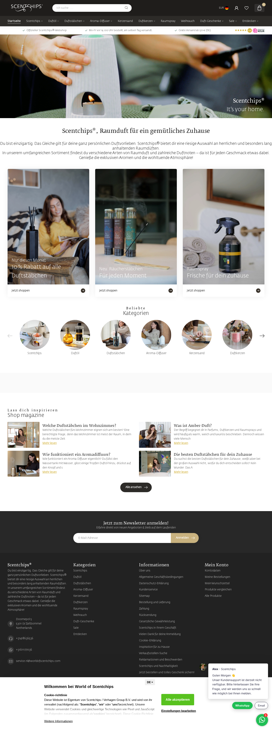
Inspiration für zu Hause (154, 647)
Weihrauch (188, 21)
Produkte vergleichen (218, 589)
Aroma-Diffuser (100, 21)
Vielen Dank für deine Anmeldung (160, 634)
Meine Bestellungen (217, 577)
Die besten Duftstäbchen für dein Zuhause (213, 455)
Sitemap (144, 596)
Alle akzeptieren (178, 699)
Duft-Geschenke (210, 21)
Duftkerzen (145, 21)
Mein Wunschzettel (217, 583)
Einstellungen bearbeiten (178, 710)
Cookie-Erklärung (150, 640)
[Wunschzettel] (247, 8)
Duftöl (52, 21)
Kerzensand (125, 21)
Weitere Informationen (58, 721)
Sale (231, 21)
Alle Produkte (213, 596)
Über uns (144, 570)
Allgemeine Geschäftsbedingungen (161, 577)
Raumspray (168, 21)
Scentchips (33, 21)
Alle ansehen (133, 487)
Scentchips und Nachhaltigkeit (158, 666)
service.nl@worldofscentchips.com (38, 661)
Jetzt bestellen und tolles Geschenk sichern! (167, 672)
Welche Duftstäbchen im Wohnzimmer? (79, 426)
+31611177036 (24, 649)
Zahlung (144, 608)
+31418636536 (24, 638)
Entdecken (249, 21)
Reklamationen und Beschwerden (160, 659)
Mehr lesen (49, 443)
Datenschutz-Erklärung (154, 583)
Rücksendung (147, 615)
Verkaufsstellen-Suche (153, 653)
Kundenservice (148, 589)
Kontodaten (212, 570)
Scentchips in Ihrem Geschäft (157, 627)
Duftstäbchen (73, 21)
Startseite (14, 21)
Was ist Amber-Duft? (193, 426)
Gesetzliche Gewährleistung (157, 621)
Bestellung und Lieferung (154, 602)
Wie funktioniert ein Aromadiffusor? (76, 455)
